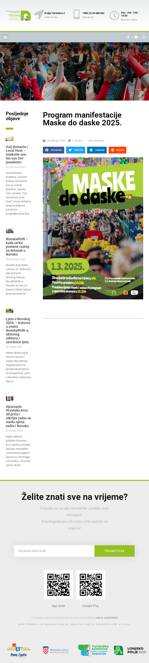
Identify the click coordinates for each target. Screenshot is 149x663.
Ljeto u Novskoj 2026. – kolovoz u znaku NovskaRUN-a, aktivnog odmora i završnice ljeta (18, 330)
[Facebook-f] (128, 37)
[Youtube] (136, 37)
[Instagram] (144, 37)
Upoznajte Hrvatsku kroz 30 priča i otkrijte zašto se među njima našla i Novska (18, 416)
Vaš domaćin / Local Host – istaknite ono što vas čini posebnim (17, 154)
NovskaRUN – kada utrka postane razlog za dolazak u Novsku (17, 246)
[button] (5, 37)
